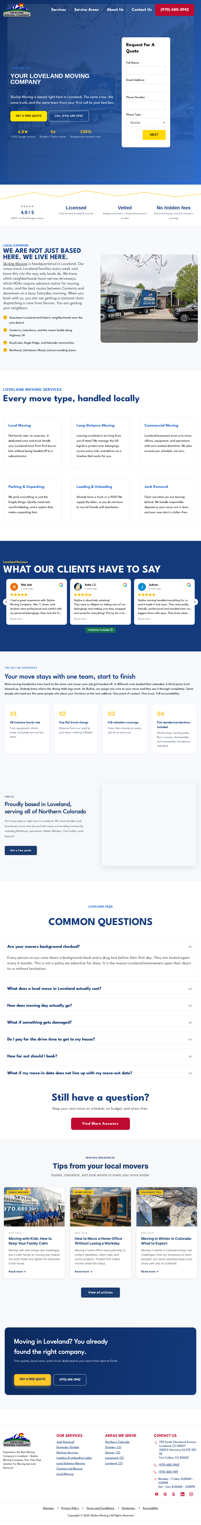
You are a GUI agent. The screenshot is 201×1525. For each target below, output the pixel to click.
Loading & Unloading (94, 487)
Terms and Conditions (102, 1508)
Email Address (135, 80)
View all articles (100, 1292)
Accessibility (150, 1508)
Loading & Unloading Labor (74, 1458)
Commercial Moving (161, 425)
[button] (195, 602)
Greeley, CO (113, 1447)
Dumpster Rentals (68, 1447)
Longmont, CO (114, 1458)
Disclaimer (131, 1508)
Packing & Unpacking (26, 487)
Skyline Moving (15, 264)
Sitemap (50, 1508)
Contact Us (142, 10)
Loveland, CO (114, 1463)
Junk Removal (156, 487)
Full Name (132, 62)
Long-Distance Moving (95, 425)
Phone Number (135, 97)
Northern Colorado (117, 1442)
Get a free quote (20, 850)
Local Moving (19, 425)
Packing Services (67, 1452)
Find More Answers (100, 1124)
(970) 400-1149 (168, 1472)
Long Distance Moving (71, 1463)
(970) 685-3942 (175, 10)
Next (154, 134)
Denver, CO (112, 1452)
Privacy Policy (72, 1508)
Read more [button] (16, 619)
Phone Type (133, 114)
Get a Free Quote (32, 1379)
